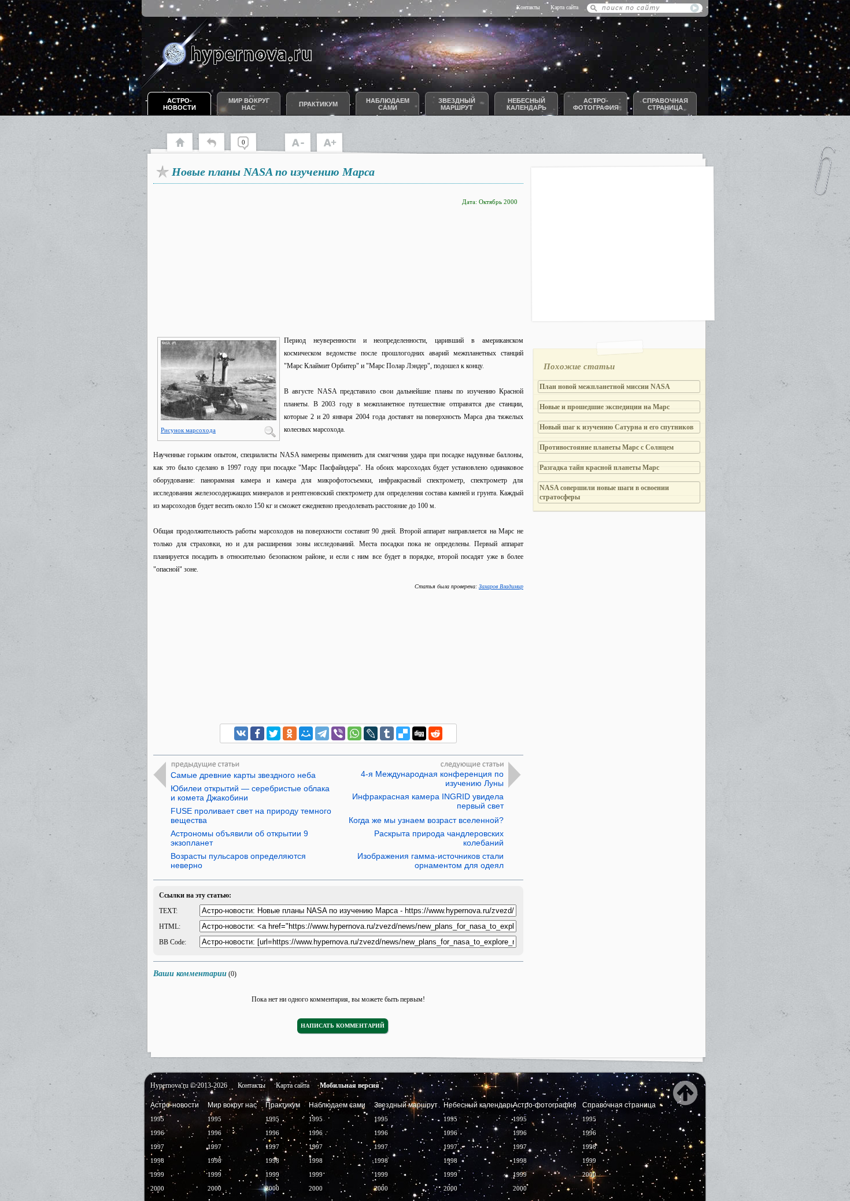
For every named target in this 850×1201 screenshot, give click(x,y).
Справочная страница (665, 104)
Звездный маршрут (456, 104)
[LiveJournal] (371, 733)
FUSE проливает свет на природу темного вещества (251, 815)
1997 (157, 1146)
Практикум (318, 104)
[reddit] (435, 733)
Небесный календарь (526, 104)
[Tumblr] (387, 733)
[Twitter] (273, 733)
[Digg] (419, 733)
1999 (157, 1174)
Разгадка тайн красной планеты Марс (599, 468)
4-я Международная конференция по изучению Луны (432, 778)
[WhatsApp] (354, 733)
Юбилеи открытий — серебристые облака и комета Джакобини (250, 793)
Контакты (528, 7)
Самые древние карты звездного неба (243, 775)
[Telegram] (322, 733)
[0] (248, 150)
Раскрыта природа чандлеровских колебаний (439, 838)
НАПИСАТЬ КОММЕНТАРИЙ (343, 1025)
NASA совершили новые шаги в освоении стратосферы (604, 492)
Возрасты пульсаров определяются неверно (238, 860)
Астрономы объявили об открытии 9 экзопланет (239, 838)
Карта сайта (564, 7)
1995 (157, 1118)
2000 (157, 1188)
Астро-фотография (596, 104)
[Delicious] (403, 733)
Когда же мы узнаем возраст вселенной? (426, 820)
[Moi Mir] (306, 733)
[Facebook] (257, 733)
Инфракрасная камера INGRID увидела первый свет (428, 801)
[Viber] (338, 733)
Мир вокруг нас (248, 104)
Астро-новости (179, 104)
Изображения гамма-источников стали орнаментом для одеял (430, 860)
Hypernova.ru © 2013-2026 (188, 1085)
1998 (157, 1160)
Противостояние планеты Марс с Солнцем (606, 447)
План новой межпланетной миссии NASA (604, 387)
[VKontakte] (241, 733)
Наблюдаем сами (387, 104)
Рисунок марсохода (188, 430)
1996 (157, 1132)
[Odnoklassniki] (290, 733)
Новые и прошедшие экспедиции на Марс (604, 407)
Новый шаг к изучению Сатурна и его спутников (616, 427)
